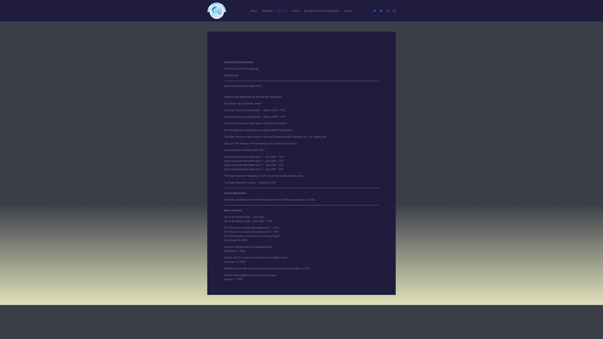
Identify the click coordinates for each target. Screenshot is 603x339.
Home (254, 10)
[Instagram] (387, 10)
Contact (348, 10)
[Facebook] (381, 10)
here (226, 90)
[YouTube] (394, 10)
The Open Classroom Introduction (321, 10)
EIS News (282, 10)
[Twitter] (374, 10)
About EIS (267, 10)
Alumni (295, 10)
